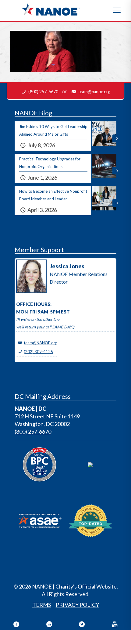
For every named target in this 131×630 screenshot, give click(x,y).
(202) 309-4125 (38, 351)
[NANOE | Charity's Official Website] (50, 9)
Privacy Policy (77, 604)
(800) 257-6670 (33, 431)
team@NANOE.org (40, 342)
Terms (41, 604)
